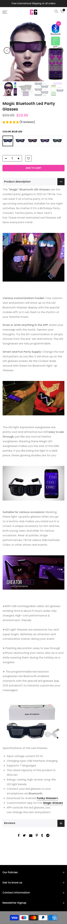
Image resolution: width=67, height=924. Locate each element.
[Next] (60, 50)
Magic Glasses (53, 803)
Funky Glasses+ (47, 798)
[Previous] (7, 50)
